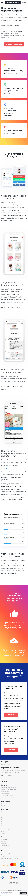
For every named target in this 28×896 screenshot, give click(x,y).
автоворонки (6, 468)
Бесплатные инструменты (7, 823)
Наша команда (4, 839)
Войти (24, 2)
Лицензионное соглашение (14, 889)
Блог (2, 817)
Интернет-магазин (5, 764)
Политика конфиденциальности (14, 890)
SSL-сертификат (5, 793)
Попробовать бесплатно (14, 44)
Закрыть (23, 893)
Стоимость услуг (5, 791)
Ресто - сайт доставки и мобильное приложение (13, 770)
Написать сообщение (6, 815)
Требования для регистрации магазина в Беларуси (11, 832)
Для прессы (4, 843)
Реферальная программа (7, 803)
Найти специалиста (6, 813)
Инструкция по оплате (6, 827)
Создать (11, 714)
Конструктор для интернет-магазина (10, 772)
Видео (2, 819)
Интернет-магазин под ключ (8, 797)
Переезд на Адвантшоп (7, 795)
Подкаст (3, 821)
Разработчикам (5, 805)
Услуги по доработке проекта (8, 789)
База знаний (4, 811)
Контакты (3, 841)
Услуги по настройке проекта (8, 787)
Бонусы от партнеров (6, 825)
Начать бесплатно (13, 2)
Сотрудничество (5, 845)
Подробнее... (4, 893)
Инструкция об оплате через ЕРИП (10, 829)
